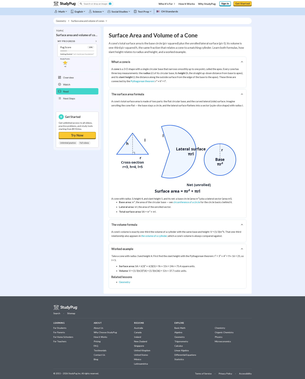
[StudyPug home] (65, 307)
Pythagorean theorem (142, 81)
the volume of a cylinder (154, 235)
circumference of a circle (186, 202)
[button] (95, 4)
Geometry (124, 281)
